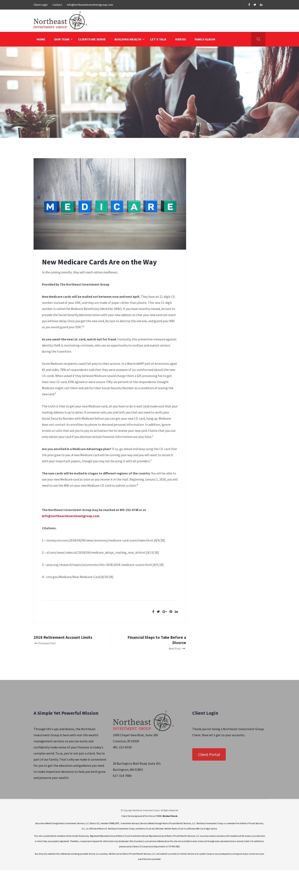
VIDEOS (180, 39)
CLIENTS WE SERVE (92, 39)
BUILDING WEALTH (128, 39)
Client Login (41, 4)
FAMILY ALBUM (205, 39)
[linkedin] (261, 4)
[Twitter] (255, 4)
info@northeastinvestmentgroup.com (90, 4)
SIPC (117, 823)
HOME (41, 39)
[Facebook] (249, 4)
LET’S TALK (158, 39)
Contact (57, 4)
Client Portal (209, 754)
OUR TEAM (61, 39)
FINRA (111, 823)
